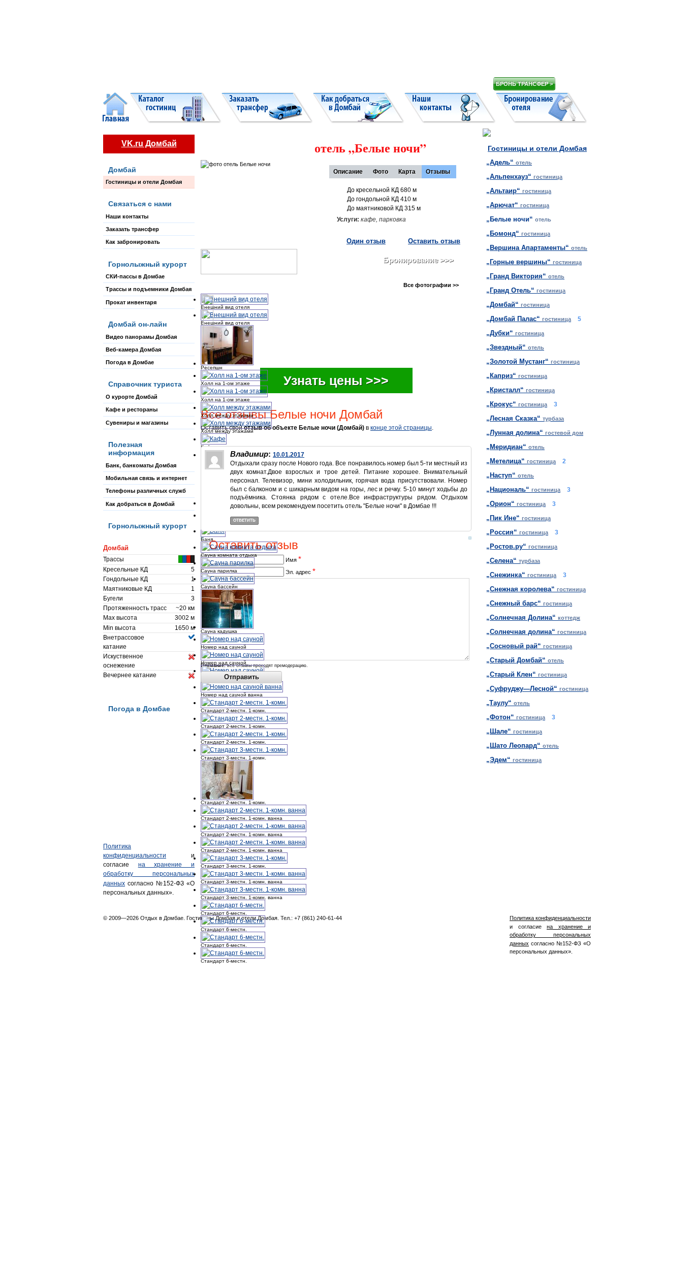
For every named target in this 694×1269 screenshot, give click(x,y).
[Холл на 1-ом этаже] (234, 375)
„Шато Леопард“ (522, 745)
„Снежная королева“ (536, 589)
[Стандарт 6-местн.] (233, 905)
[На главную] (286, 46)
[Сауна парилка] (228, 562)
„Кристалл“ (520, 390)
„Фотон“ (515, 717)
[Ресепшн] (227, 363)
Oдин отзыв (366, 241)
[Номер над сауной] (232, 639)
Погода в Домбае (130, 362)
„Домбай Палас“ (528, 319)
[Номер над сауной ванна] (242, 686)
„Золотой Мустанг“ (533, 361)
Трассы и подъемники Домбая (149, 289)
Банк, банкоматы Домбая (141, 465)
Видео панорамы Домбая (141, 337)
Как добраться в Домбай (140, 504)
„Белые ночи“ (518, 219)
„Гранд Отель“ (525, 290)
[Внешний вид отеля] (234, 299)
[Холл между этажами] (236, 407)
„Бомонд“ (518, 233)
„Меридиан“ (515, 447)
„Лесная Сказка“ (525, 418)
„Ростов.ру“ (521, 546)
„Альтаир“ (518, 191)
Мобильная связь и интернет (146, 478)
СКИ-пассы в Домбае (135, 276)
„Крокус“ (516, 404)
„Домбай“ (518, 304)
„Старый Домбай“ (525, 660)
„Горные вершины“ (534, 262)
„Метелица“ (521, 461)
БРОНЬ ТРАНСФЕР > (524, 84)
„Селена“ (513, 560)
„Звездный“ (515, 347)
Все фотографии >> (431, 285)
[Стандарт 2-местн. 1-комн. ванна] (253, 810)
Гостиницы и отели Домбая (144, 182)
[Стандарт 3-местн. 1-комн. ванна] (253, 873)
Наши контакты (127, 216)
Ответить (244, 520)
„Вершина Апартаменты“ (536, 247)
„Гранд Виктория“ (525, 276)
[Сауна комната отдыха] (239, 547)
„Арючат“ (517, 205)
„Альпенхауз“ (524, 176)
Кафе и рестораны (131, 409)
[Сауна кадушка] (227, 626)
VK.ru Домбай (149, 143)
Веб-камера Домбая (133, 349)
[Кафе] (214, 438)
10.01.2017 (288, 454)
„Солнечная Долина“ (533, 617)
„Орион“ (516, 503)
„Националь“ (523, 489)
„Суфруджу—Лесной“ (537, 688)
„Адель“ (509, 162)
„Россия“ (517, 532)
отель (366, 147)
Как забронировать (133, 242)
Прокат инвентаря (131, 302)
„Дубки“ (515, 333)
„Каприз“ (516, 375)
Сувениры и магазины (137, 423)
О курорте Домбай (131, 397)
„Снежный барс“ (529, 603)
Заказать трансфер (132, 229)
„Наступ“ (510, 475)
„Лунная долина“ (534, 432)
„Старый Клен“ (526, 674)
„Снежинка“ (521, 575)
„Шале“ (514, 731)
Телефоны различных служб (146, 491)
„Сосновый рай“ (529, 646)
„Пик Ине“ (518, 518)
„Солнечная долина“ (536, 632)
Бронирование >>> (418, 260)
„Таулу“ (508, 703)
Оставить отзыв (434, 241)
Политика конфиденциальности (550, 918)
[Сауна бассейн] (228, 578)
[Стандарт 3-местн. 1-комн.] (244, 749)
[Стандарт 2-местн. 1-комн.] (244, 702)
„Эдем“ (514, 760)
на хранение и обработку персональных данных (149, 873)
